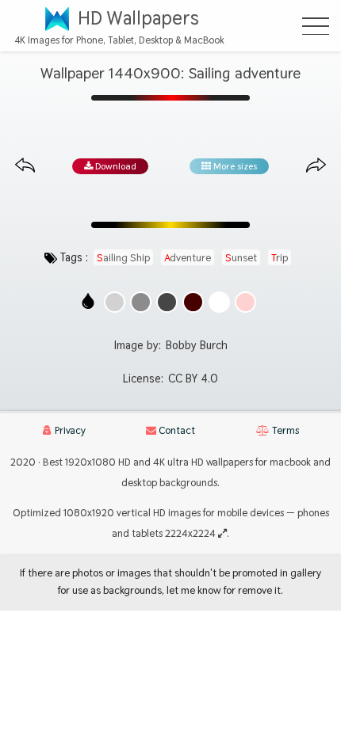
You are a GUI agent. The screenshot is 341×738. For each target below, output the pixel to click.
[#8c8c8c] (140, 302)
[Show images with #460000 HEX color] (193, 302)
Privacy (69, 430)
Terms (284, 430)
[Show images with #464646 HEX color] (167, 302)
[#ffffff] (219, 302)
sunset (241, 257)
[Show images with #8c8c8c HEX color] (140, 302)
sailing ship (123, 257)
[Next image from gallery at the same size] (316, 166)
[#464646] (167, 302)
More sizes (234, 166)
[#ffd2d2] (245, 302)
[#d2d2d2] (114, 302)
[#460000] (193, 302)
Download (114, 166)
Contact (175, 430)
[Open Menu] (315, 26)
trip (279, 257)
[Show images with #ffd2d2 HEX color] (245, 302)
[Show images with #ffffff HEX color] (219, 302)
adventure (187, 257)
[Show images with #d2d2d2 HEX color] (114, 302)
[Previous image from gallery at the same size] (25, 166)
